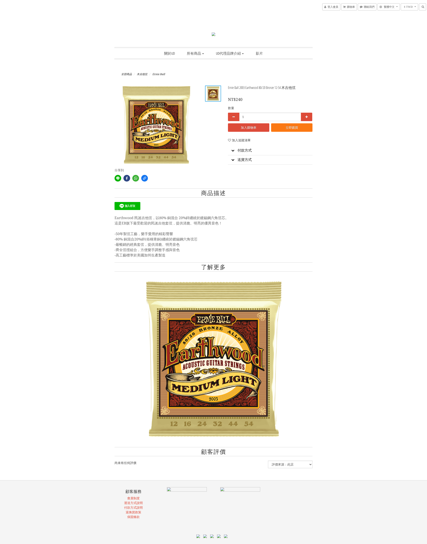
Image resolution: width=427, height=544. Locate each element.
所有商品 (194, 53)
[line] (118, 178)
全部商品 (126, 74)
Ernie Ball (158, 74)
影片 (259, 53)
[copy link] (144, 178)
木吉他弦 (142, 74)
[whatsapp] (135, 178)
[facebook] (126, 178)
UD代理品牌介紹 (229, 53)
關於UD (169, 53)
